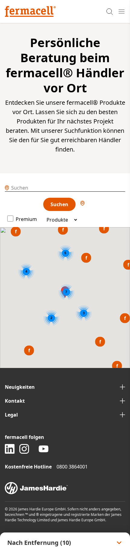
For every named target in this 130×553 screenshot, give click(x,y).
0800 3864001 (72, 466)
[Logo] (30, 11)
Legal (11, 414)
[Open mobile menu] (121, 11)
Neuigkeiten (20, 387)
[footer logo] (65, 488)
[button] (62, 229)
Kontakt (15, 401)
